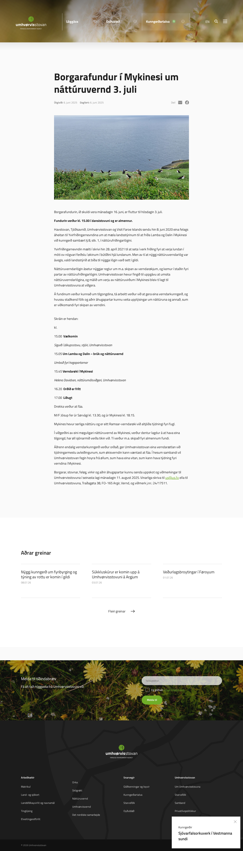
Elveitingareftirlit (30, 819)
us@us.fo (172, 477)
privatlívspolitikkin (174, 690)
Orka (75, 782)
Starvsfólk (129, 803)
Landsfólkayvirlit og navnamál (38, 803)
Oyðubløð (128, 811)
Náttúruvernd (80, 798)
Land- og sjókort (30, 795)
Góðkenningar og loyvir (136, 786)
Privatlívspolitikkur (185, 811)
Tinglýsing (26, 811)
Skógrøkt (77, 790)
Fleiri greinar (116, 611)
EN (207, 21)
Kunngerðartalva (132, 795)
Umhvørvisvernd (81, 806)
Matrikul (26, 786)
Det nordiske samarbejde (86, 815)
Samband (180, 803)
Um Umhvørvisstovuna (187, 786)
